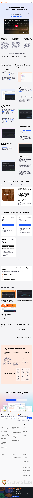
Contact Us (24, 458)
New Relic (24, 435)
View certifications (6, 374)
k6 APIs (9, 74)
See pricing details (16, 259)
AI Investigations (3, 444)
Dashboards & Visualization (5, 435)
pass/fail (9, 79)
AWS (23, 428)
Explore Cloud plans (22, 399)
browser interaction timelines (9, 120)
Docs (21, 16)
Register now (15, 496)
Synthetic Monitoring (4, 439)
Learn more (28, 0)
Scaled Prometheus (15, 433)
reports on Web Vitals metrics (9, 119)
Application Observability (4, 432)
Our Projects (2, 451)
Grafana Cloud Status (4, 447)
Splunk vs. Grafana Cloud (26, 475)
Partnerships (25, 454)
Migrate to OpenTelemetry (16, 440)
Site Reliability (14, 437)
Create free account (14, 16)
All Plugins (24, 427)
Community (13, 454)
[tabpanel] (16, 196)
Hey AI (24, 462)
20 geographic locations (27, 130)
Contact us (8, 246)
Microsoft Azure (25, 431)
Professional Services (26, 461)
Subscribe (29, 418)
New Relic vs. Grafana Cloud (27, 472)
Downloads (2, 454)
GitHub (2, 453)
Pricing (2, 427)
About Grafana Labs (26, 451)
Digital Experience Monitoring (16, 432)
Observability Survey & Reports (16, 457)
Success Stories (25, 457)
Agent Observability (4, 431)
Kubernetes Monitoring (4, 434)
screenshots (6, 121)
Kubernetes (24, 432)
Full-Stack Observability (15, 427)
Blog (12, 453)
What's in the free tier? (4, 428)
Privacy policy (27, 420)
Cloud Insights (4, 147)
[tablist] (16, 185)
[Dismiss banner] (31, 488)
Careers (24, 453)
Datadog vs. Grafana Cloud (27, 467)
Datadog (24, 434)
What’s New (2, 446)
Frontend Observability (4, 438)
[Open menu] (31, 2)
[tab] (14, 185)
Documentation (14, 451)
